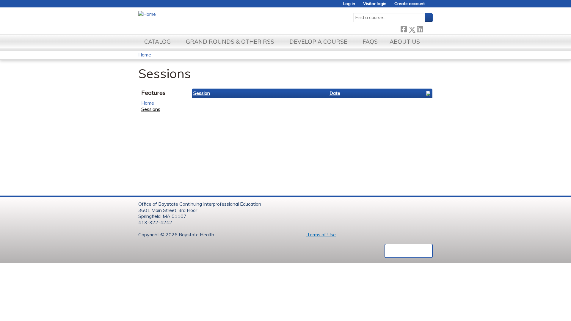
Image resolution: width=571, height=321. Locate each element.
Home (144, 55)
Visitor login (374, 3)
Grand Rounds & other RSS (230, 41)
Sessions (150, 109)
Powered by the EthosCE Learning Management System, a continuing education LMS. (409, 251)
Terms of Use (321, 234)
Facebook (404, 28)
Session (201, 93)
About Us (405, 41)
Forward (428, 28)
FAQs (370, 41)
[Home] (147, 14)
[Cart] (431, 5)
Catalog (157, 41)
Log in (349, 3)
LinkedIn (420, 28)
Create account (409, 3)
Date (335, 93)
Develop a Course (318, 41)
